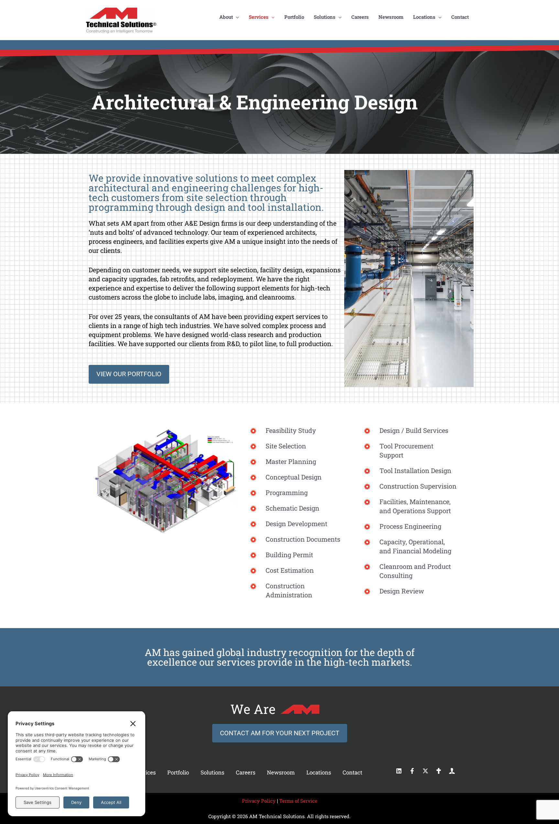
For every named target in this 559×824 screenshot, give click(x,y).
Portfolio (178, 772)
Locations (318, 772)
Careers (245, 772)
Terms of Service (298, 800)
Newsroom (281, 772)
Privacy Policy (259, 800)
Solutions (212, 772)
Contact (352, 772)
